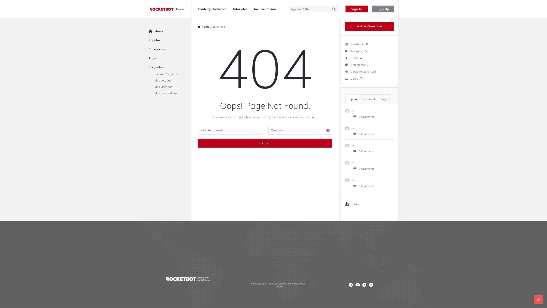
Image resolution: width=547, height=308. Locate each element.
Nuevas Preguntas (166, 74)
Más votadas (162, 80)
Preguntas (156, 67)
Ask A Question (369, 26)
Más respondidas (165, 93)
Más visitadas (163, 87)
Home (159, 31)
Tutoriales (239, 9)
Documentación (264, 9)
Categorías (157, 49)
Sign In (356, 9)
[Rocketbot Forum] (170, 9)
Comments (369, 99)
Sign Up (382, 9)
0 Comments (366, 116)
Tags (384, 99)
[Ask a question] (538, 299)
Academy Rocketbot (212, 9)
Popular (353, 99)
